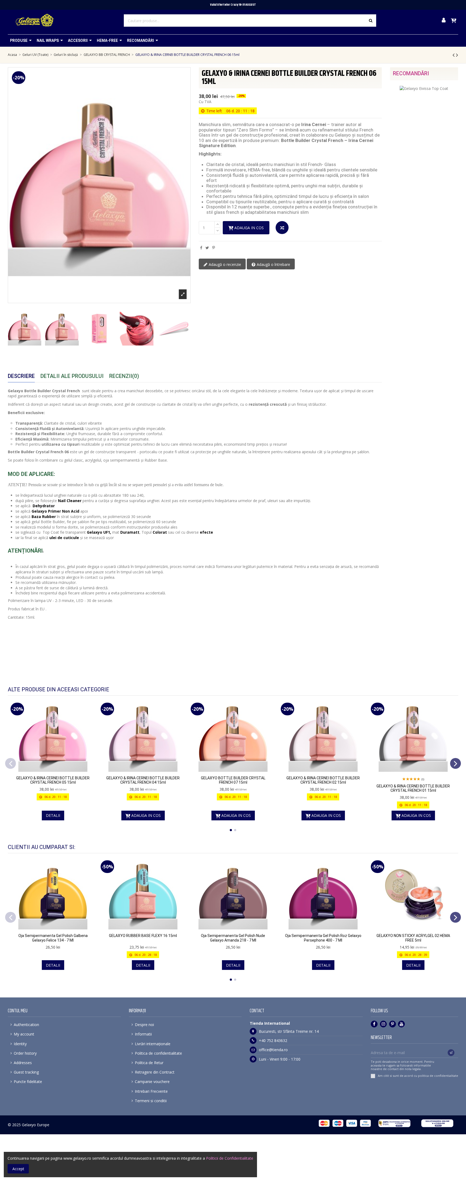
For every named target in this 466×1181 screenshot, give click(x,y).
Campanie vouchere (152, 1081)
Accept (18, 1168)
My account (24, 1034)
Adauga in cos (249, 227)
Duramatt (129, 532)
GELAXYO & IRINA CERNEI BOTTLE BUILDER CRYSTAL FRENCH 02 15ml (323, 780)
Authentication (26, 1024)
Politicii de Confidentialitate (229, 1158)
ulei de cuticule (64, 537)
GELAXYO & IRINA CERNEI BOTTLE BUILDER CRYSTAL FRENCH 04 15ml (143, 780)
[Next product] (457, 55)
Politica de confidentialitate (158, 1053)
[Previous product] (454, 55)
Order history (25, 1053)
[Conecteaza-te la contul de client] (443, 20)
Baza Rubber (44, 516)
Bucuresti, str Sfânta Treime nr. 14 (289, 1031)
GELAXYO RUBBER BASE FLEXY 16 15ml (143, 935)
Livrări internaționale (152, 1043)
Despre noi (144, 1024)
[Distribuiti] (201, 247)
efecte (206, 532)
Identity (20, 1043)
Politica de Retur (149, 1062)
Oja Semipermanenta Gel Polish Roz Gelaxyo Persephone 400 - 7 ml (323, 937)
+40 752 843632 (273, 1040)
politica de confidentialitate (438, 1076)
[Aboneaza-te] (451, 1052)
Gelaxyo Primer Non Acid (55, 511)
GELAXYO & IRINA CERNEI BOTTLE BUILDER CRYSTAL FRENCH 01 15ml (413, 788)
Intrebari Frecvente (151, 1091)
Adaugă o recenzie (224, 264)
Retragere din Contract (154, 1072)
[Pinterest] (213, 247)
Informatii (143, 1034)
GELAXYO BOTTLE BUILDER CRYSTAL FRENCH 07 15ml (233, 780)
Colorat (160, 532)
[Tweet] (207, 247)
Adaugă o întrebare (273, 264)
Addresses (23, 1062)
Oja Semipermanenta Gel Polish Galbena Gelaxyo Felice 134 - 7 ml (53, 937)
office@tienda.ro (273, 1049)
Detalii (53, 815)
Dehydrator (44, 505)
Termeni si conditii (151, 1100)
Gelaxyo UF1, (99, 532)
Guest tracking (26, 1072)
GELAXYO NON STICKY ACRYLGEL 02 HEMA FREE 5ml (413, 937)
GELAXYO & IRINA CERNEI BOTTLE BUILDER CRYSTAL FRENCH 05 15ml (53, 780)
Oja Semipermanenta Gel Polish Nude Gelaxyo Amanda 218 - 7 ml (233, 937)
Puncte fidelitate (28, 1081)
